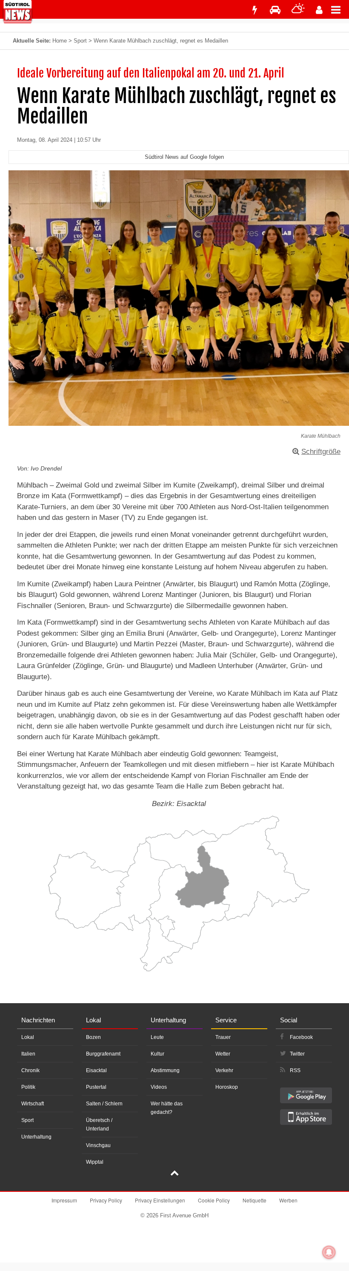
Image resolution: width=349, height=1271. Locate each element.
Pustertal (96, 1087)
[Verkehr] (275, 10)
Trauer (223, 1037)
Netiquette (254, 1200)
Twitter (297, 1054)
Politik (28, 1087)
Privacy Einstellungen (160, 1200)
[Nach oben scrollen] (174, 1174)
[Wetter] (298, 10)
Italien (28, 1054)
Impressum (64, 1200)
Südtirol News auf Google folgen (184, 157)
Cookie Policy (214, 1200)
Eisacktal (96, 1070)
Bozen (93, 1037)
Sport (80, 40)
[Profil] (319, 10)
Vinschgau (98, 1145)
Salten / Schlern (104, 1104)
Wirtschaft (32, 1104)
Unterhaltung (36, 1137)
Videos (159, 1087)
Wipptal (94, 1162)
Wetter (222, 1054)
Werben (288, 1200)
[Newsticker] (254, 10)
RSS (295, 1070)
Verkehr (224, 1070)
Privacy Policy (106, 1200)
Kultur (157, 1054)
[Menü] (340, 9)
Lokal (27, 1037)
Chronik (30, 1070)
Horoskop (226, 1087)
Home (59, 40)
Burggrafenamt (103, 1054)
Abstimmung (165, 1070)
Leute (157, 1037)
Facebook (301, 1037)
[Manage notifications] (329, 1252)
